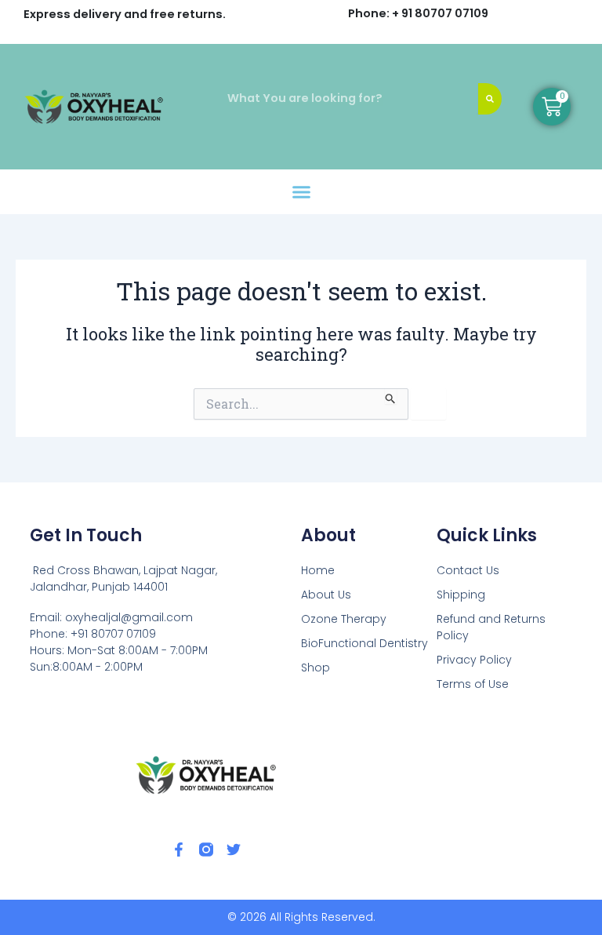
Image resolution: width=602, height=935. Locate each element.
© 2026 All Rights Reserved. (301, 917)
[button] (301, 192)
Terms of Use (473, 684)
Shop (315, 667)
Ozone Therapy (343, 619)
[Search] (490, 99)
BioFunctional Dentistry (364, 643)
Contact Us (468, 570)
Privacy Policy (474, 660)
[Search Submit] (391, 396)
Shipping (461, 594)
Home (318, 570)
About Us (326, 594)
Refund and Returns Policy (491, 627)
